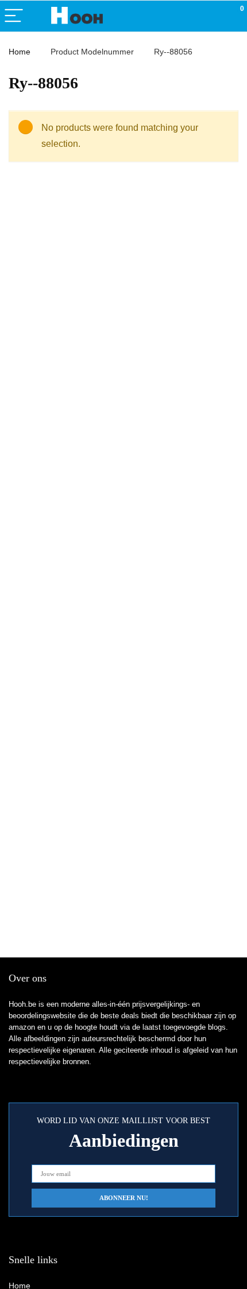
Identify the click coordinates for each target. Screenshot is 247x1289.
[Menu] (14, 16)
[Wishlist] (211, 16)
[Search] (186, 16)
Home (19, 51)
